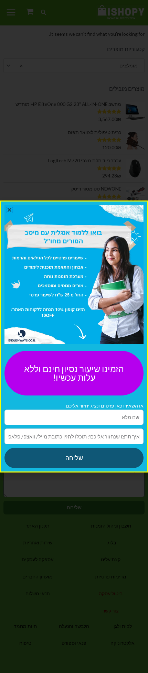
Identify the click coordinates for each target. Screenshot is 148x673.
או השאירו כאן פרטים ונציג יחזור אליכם (105, 406)
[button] (9, 210)
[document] (74, 336)
